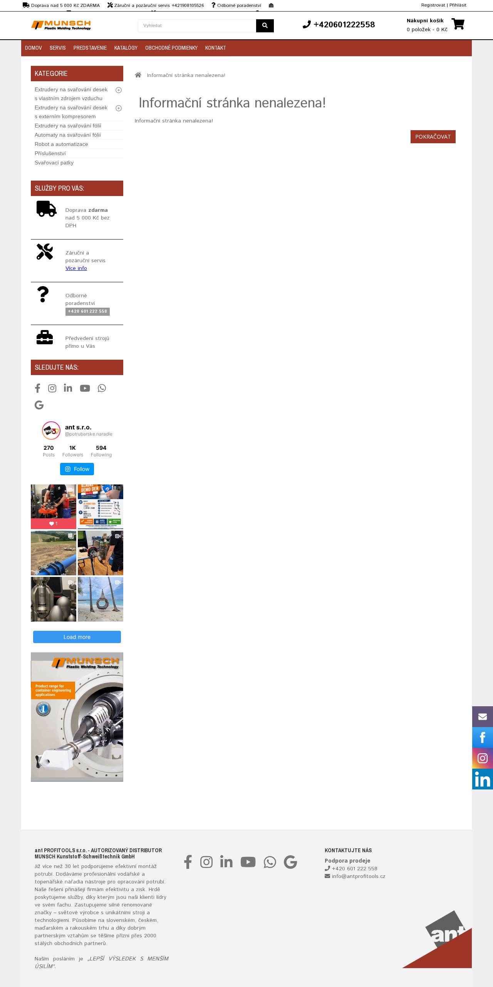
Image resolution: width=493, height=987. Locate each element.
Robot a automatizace (61, 144)
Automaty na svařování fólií (68, 135)
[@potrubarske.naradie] (51, 430)
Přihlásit (457, 5)
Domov (33, 47)
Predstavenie (90, 47)
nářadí (72, 882)
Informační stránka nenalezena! (186, 75)
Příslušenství (50, 153)
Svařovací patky (54, 162)
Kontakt (215, 47)
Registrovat (433, 5)
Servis (58, 47)
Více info (76, 268)
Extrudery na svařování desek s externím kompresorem (71, 111)
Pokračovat (433, 136)
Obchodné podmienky (171, 47)
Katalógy (126, 47)
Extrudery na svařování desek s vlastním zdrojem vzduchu (71, 93)
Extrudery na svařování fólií (68, 125)
